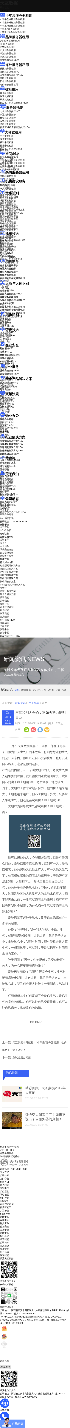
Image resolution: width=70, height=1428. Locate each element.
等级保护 (4, 349)
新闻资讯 (20, 702)
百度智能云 (5, 1207)
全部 (17, 689)
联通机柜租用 (6, 96)
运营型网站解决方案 (10, 565)
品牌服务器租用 (17, 37)
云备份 (3, 543)
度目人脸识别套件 (9, 272)
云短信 (3, 429)
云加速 (3, 425)
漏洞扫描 (7, 382)
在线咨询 (5, 1367)
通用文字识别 (9, 197)
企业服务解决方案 (9, 572)
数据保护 (4, 389)
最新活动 (4, 7)
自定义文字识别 (8, 222)
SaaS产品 (5, 410)
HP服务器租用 (7, 44)
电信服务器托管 (10, 111)
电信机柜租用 (6, 93)
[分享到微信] (26, 729)
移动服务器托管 (8, 117)
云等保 (6, 352)
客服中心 (4, 1220)
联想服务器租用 (8, 56)
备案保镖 (7, 407)
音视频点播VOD (8, 247)
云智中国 (4, 509)
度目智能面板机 (10, 278)
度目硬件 (12, 262)
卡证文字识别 (6, 200)
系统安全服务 (9, 370)
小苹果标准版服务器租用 (12, 22)
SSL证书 (7, 361)
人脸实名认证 (9, 297)
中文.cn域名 (6, 161)
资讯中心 (4, 505)
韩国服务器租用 (8, 78)
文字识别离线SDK (9, 225)
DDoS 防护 (5, 176)
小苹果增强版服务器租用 (12, 25)
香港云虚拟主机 (8, 167)
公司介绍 (4, 478)
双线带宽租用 (6, 145)
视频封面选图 (6, 244)
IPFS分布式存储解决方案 (12, 584)
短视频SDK (5, 253)
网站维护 (7, 385)
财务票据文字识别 (9, 219)
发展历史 (4, 1245)
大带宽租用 (13, 132)
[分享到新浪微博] (33, 729)
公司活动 (60, 689)
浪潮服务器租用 (8, 53)
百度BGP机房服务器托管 (15, 127)
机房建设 (4, 185)
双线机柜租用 (6, 99)
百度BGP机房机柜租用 (14, 102)
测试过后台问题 (22, 1057)
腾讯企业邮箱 (6, 419)
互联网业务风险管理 (10, 355)
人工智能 (4, 188)
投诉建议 (4, 1236)
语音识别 (7, 333)
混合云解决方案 (8, 465)
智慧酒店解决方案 (11, 441)
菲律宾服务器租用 (11, 75)
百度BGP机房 (7, 1204)
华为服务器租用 (8, 50)
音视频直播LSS (7, 250)
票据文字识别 (6, 203)
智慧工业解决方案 (11, 444)
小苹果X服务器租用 (9, 29)
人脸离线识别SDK (11, 293)
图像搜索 (4, 321)
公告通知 (49, 689)
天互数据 (9, 2)
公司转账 (4, 1175)
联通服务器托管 (8, 114)
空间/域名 (12, 154)
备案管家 (7, 404)
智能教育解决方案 (9, 568)
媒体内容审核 (6, 241)
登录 (2, 534)
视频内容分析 (6, 237)
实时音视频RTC (8, 257)
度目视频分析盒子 (9, 265)
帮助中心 (4, 524)
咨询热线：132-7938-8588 (13, 521)
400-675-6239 (7, 1364)
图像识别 (7, 318)
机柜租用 (11, 89)
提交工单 (4, 1223)
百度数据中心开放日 (13, 512)
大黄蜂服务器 (9, 60)
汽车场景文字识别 (9, 206)
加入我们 (4, 484)
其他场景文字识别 (9, 229)
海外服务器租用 (17, 65)
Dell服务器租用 (10, 40)
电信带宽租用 (6, 136)
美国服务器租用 (8, 68)
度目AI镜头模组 (7, 269)
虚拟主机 (4, 164)
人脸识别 (4, 287)
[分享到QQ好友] (40, 729)
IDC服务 (4, 1201)
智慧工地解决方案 (11, 450)
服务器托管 (14, 108)
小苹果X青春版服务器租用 (13, 32)
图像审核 (4, 325)
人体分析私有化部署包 (11, 309)
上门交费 (4, 1178)
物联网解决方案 (8, 581)
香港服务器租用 (10, 71)
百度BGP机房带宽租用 (11, 148)
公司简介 (4, 1242)
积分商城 (7, 493)
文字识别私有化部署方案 (12, 209)
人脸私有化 (5, 306)
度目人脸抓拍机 (8, 275)
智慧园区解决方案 (11, 447)
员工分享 (34, 702)
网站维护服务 (6, 556)
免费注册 (4, 537)
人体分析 (7, 290)
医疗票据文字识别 (11, 213)
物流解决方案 (9, 453)
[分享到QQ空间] (46, 729)
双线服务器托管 (8, 121)
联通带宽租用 (6, 139)
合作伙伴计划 (6, 481)
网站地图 (4, 1194)
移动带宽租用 (6, 142)
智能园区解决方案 (9, 578)
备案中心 (4, 1229)
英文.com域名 (7, 157)
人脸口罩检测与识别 (12, 300)
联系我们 (4, 487)
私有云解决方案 (8, 462)
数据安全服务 (9, 373)
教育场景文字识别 (9, 216)
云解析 (3, 422)
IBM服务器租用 (7, 47)
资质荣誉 (4, 490)
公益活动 (4, 1191)
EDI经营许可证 (7, 401)
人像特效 (7, 303)
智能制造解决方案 (9, 575)
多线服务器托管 (8, 124)
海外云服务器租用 (9, 84)
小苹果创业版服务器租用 (12, 19)
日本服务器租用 (8, 81)
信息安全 (4, 1226)
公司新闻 (4, 502)
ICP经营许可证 (7, 397)
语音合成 (4, 337)
